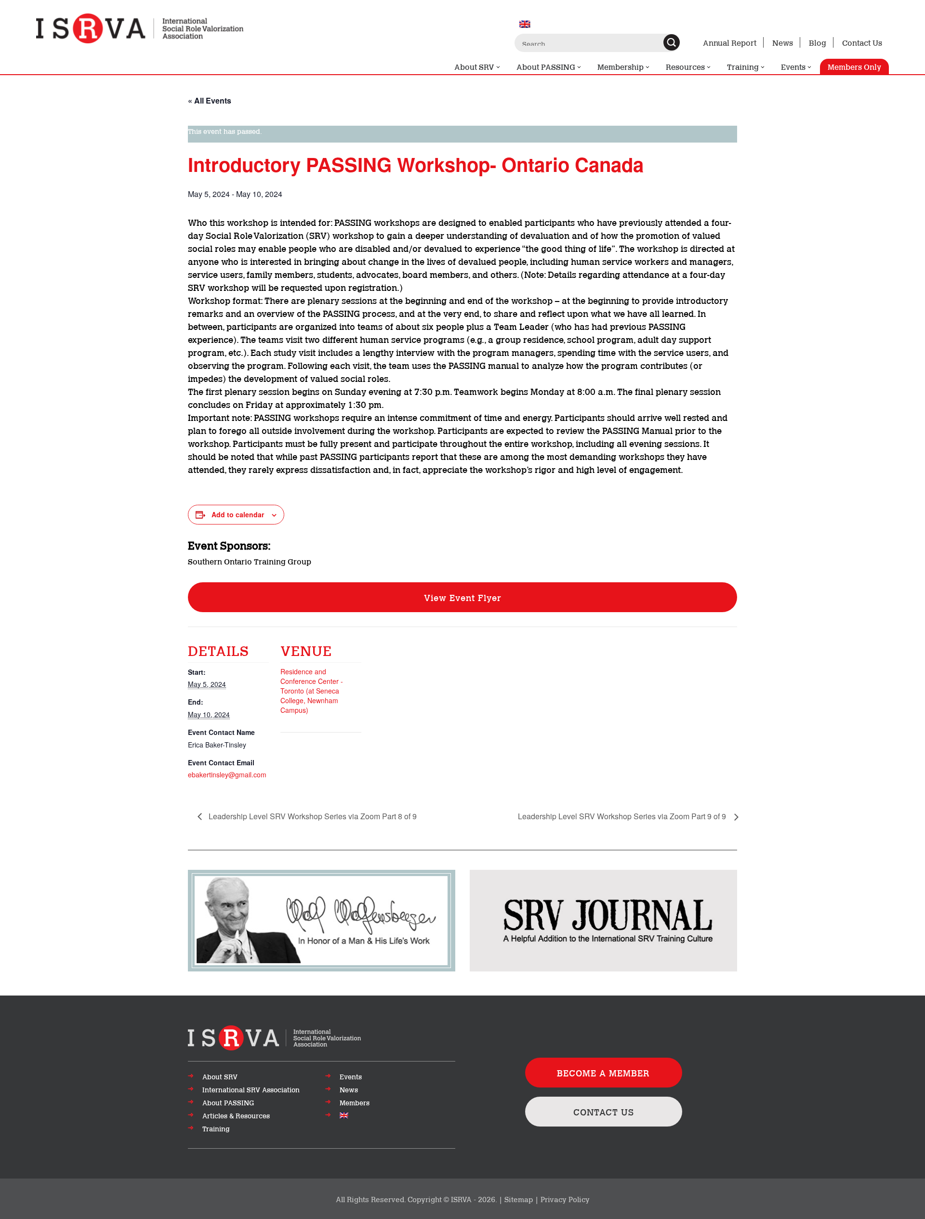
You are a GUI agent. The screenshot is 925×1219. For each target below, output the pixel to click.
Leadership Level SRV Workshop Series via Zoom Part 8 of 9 (312, 816)
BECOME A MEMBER (603, 1072)
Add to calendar (237, 514)
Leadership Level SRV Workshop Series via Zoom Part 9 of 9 (623, 816)
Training (743, 66)
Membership (620, 66)
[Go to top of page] (274, 1037)
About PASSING (545, 66)
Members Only (854, 66)
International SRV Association (251, 1089)
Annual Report (729, 42)
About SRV (474, 66)
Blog (817, 42)
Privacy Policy (565, 1199)
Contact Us (862, 42)
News (782, 42)
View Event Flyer (463, 597)
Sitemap (518, 1199)
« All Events (209, 100)
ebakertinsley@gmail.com (227, 774)
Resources (685, 66)
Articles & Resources (236, 1115)
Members (355, 1102)
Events (793, 66)
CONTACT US (603, 1111)
